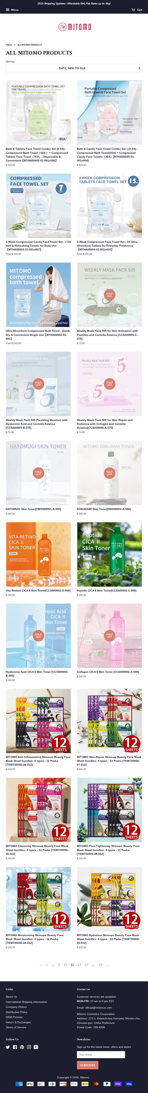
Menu (14, 9)
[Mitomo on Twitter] (8, 1047)
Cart (139, 10)
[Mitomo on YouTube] (36, 1047)
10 (65, 965)
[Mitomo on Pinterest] (22, 1047)
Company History (16, 1007)
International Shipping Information (26, 1002)
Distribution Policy (16, 1012)
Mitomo (85, 1077)
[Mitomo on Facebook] (15, 1047)
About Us (11, 996)
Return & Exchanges (18, 1022)
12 (79, 965)
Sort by (10, 61)
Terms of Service (16, 1027)
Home (9, 44)
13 (86, 965)
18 (100, 965)
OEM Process (14, 1017)
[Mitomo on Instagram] (29, 1047)
